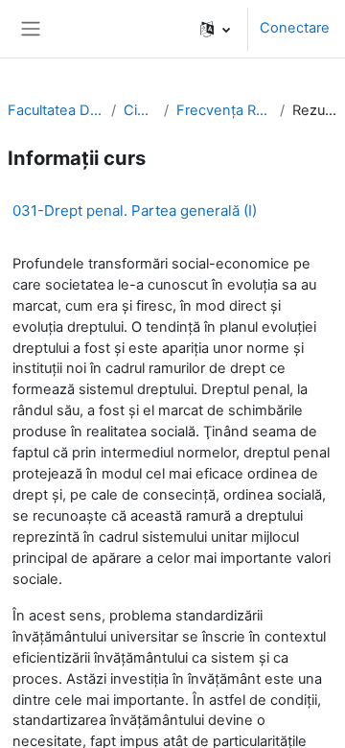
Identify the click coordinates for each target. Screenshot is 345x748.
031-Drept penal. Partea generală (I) (134, 210)
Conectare (295, 27)
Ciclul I (140, 110)
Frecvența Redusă (224, 110)
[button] (215, 29)
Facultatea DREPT (56, 110)
